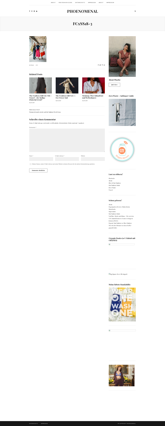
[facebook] (29, 11)
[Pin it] (102, 65)
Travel (111, 190)
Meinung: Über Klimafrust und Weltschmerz (92, 97)
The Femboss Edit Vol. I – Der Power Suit (66, 97)
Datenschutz (80, 2)
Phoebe (32, 65)
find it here (114, 85)
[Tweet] (100, 65)
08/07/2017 (32, 102)
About (53, 2)
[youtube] (36, 11)
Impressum (92, 2)
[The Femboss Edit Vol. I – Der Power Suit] (67, 92)
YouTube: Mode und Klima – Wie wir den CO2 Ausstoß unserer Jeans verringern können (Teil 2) (121, 218)
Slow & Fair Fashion (115, 183)
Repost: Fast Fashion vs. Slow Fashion (120, 223)
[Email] (104, 65)
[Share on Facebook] (98, 65)
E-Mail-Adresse (59, 156)
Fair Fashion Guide (65, 2)
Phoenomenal (82, 11)
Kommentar (32, 127)
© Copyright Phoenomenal (127, 423)
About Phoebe (114, 80)
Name (31, 156)
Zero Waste (112, 188)
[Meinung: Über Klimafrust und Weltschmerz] (93, 92)
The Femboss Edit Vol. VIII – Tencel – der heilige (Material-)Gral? (40, 98)
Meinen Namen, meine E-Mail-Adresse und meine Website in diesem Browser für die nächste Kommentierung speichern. (63, 164)
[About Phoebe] (122, 75)
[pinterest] (34, 11)
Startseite (112, 178)
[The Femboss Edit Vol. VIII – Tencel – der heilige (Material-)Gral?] (40, 92)
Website (83, 156)
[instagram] (31, 11)
